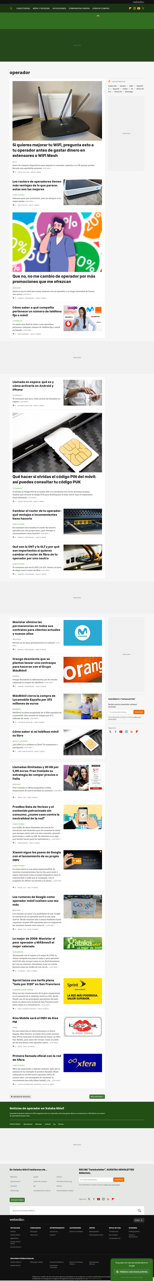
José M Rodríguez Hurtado (29, 1084)
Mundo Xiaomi (15, 1247)
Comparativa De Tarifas (23, 990)
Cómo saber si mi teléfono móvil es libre (36, 733)
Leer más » (46, 168)
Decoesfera (113, 1235)
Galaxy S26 (112, 86)
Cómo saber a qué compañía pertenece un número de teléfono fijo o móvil (37, 311)
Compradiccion (115, 1238)
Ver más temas (17, 1200)
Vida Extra (34, 1235)
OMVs (15, 1028)
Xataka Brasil (15, 1265)
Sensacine (54, 1231)
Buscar (139, 1210)
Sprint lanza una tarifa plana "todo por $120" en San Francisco (36, 982)
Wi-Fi (15, 162)
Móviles (123, 86)
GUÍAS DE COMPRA (100, 8)
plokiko (21, 971)
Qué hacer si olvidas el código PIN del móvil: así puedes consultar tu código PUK (54, 479)
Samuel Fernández (26, 298)
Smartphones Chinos (41, 1190)
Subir (137, 1220)
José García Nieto (25, 751)
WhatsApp (129, 91)
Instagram (134, 8)
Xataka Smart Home (15, 1242)
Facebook (116, 731)
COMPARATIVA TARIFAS (79, 8)
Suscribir (139, 712)
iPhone (61, 1124)
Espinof (52, 1235)
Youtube (138, 8)
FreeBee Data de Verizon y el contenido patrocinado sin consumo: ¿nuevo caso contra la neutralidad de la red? (36, 812)
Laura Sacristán (25, 501)
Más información (95, 1278)
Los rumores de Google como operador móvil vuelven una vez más (35, 900)
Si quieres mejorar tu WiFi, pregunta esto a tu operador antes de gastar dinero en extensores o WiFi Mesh (53, 150)
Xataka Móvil (15, 1235)
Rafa (20, 1046)
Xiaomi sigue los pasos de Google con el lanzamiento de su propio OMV (37, 856)
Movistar (17, 639)
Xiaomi (59, 1177)
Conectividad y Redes (65, 1190)
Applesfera (14, 1238)
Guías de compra (40, 1181)
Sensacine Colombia (54, 1266)
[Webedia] (138, 1)
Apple (35, 1177)
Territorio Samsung (64, 1181)
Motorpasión (94, 1231)
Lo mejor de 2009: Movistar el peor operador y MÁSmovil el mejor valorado (34, 942)
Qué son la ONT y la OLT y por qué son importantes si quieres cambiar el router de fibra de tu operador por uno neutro (36, 552)
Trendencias (113, 1231)
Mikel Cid (22, 797)
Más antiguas (97, 1096)
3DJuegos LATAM (36, 1262)
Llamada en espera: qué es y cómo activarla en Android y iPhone (33, 385)
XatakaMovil (18, 952)
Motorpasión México (94, 1263)
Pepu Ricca (22, 205)
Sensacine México (57, 1262)
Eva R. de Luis (23, 172)
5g (54, 1124)
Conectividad (19, 195)
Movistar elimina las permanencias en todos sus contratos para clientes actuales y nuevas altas (36, 628)
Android (48, 1124)
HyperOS (116, 89)
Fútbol (125, 89)
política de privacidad (112, 1185)
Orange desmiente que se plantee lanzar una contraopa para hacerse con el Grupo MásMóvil (34, 664)
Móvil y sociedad (20, 741)
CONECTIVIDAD (23, 8)
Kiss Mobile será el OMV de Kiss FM (35, 1020)
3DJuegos (33, 1231)
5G (132, 89)
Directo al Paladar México (76, 1263)
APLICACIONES (59, 8)
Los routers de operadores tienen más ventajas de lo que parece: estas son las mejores (37, 185)
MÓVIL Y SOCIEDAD (41, 8)
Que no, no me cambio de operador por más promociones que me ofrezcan (54, 278)
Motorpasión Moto (96, 1235)
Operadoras (27, 1124)
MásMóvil (17, 709)
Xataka (13, 1231)
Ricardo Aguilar (25, 405)
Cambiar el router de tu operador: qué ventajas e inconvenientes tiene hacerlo (37, 514)
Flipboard (130, 8)
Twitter (142, 8)
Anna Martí (23, 843)
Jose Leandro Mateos (27, 1009)
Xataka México (16, 1262)
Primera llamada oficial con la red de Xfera (37, 1057)
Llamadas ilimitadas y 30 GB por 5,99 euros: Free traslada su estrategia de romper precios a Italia (36, 773)
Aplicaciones (15, 1181)
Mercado (17, 288)
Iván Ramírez (23, 334)
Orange (16, 676)
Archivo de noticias (21, 1096)
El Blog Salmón (134, 1231)
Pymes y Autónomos (133, 1236)
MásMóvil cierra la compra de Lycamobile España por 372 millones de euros (34, 699)
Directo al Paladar (76, 1231)
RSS (132, 731)
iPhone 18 (118, 91)
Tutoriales (17, 321)
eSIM (131, 86)
